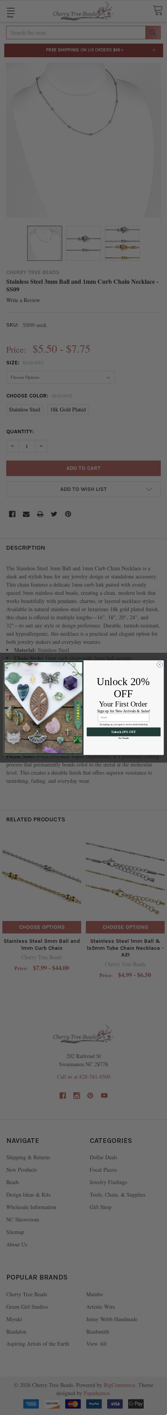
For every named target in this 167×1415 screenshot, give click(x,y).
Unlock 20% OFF (123, 731)
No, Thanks (123, 738)
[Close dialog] (159, 664)
